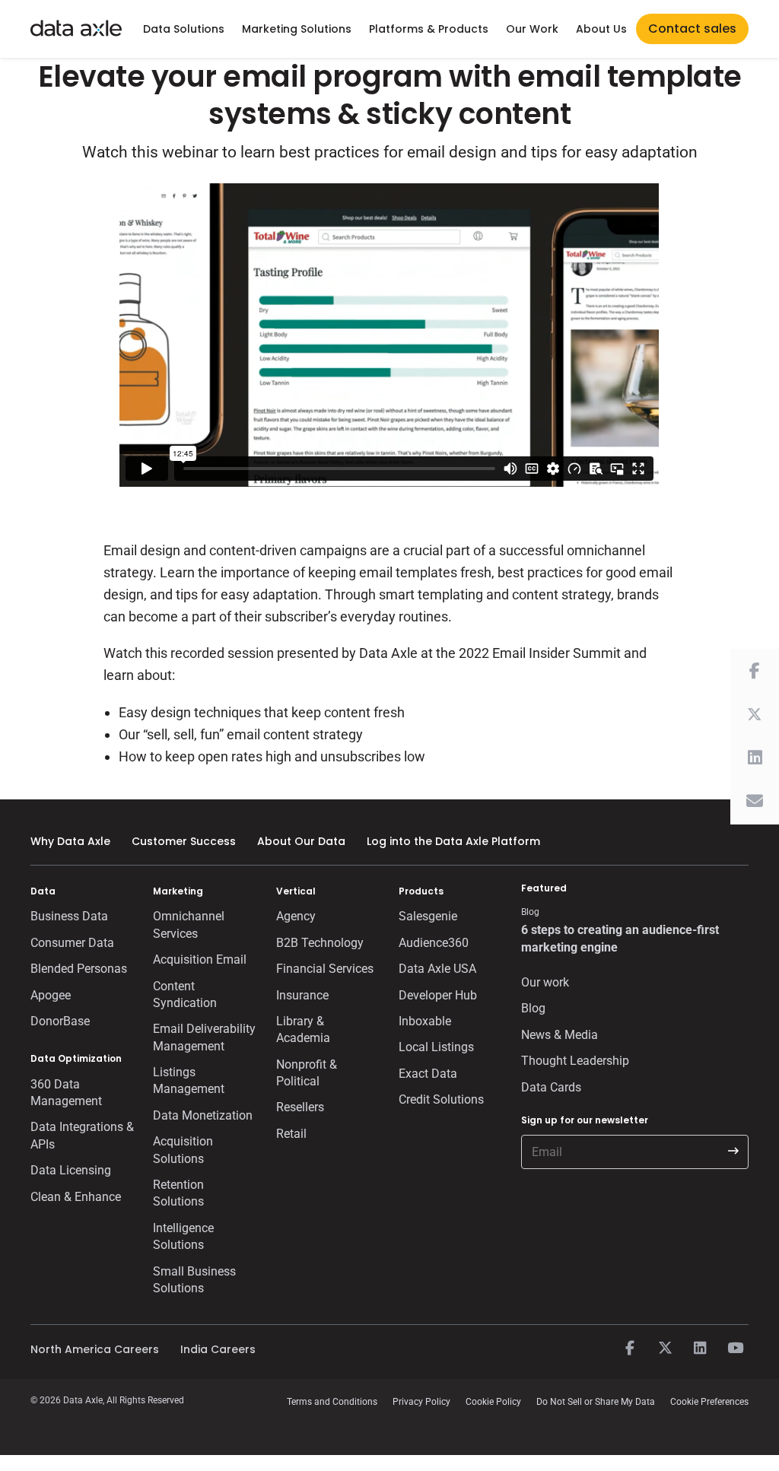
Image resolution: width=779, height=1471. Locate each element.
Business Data (69, 916)
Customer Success (184, 841)
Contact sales (692, 28)
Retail (291, 1133)
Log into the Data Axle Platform (453, 841)
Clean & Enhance (75, 1197)
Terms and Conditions (332, 1401)
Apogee (50, 995)
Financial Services (325, 968)
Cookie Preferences (709, 1401)
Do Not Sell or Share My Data (595, 1401)
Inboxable (425, 1021)
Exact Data (428, 1073)
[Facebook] (630, 1348)
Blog (533, 1008)
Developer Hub (438, 995)
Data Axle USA (437, 968)
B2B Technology (320, 943)
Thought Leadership (575, 1060)
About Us (601, 29)
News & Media (559, 1035)
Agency (296, 916)
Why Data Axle (70, 841)
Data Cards (551, 1087)
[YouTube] (735, 1348)
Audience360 (434, 943)
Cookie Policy (493, 1401)
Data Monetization (203, 1115)
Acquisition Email (199, 959)
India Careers (218, 1349)
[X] (665, 1348)
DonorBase (60, 1021)
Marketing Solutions (296, 29)
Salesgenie (428, 916)
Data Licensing (70, 1170)
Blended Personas (78, 968)
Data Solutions (183, 29)
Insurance (302, 995)
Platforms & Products (428, 29)
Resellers (300, 1107)
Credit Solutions (441, 1099)
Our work (545, 982)
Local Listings (436, 1047)
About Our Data (301, 841)
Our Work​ (532, 29)
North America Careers (94, 1349)
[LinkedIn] (700, 1348)
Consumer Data (72, 943)
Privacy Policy (421, 1401)
